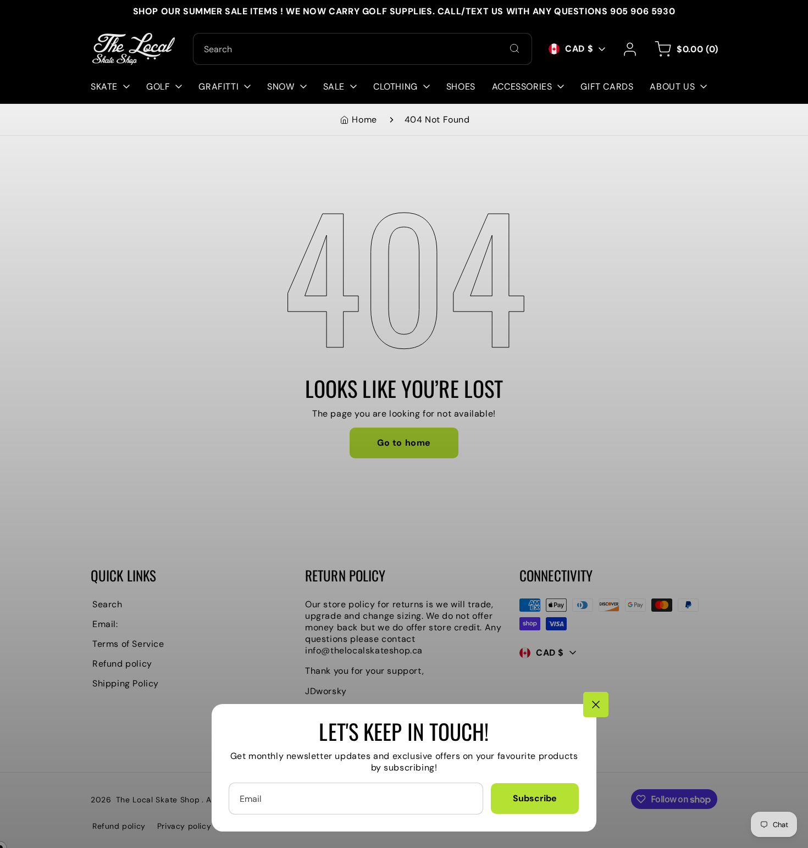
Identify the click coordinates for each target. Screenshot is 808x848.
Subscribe (535, 798)
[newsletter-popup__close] (595, 704)
